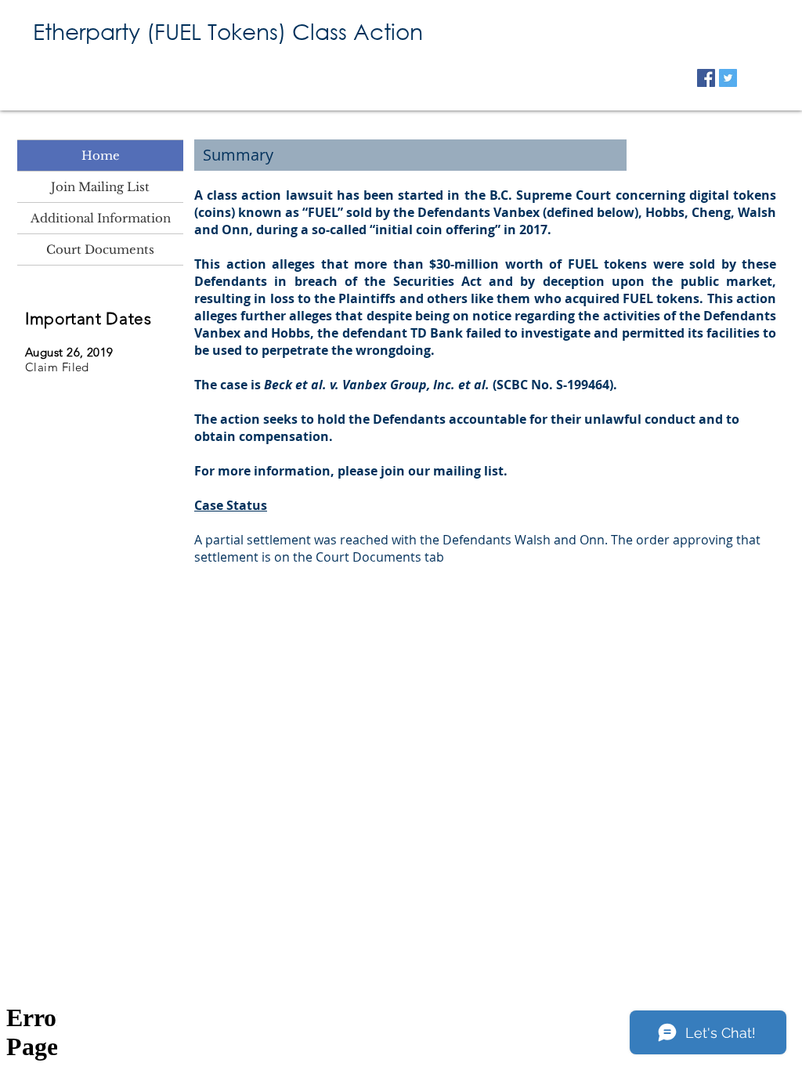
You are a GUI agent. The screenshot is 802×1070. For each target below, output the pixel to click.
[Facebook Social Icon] (706, 78)
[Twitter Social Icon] (728, 78)
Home (100, 155)
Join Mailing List (100, 186)
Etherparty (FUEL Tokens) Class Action (228, 30)
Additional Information (101, 218)
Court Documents (100, 249)
